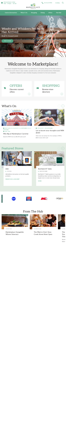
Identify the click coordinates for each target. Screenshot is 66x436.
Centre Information (11, 12)
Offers (50, 12)
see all (14, 3)
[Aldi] (17, 159)
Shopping (34, 12)
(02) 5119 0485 (43, 171)
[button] (5, 35)
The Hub (58, 12)
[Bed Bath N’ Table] (49, 159)
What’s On (24, 12)
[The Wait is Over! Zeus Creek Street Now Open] (43, 221)
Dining (43, 12)
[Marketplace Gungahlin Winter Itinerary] (15, 221)
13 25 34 (9, 171)
